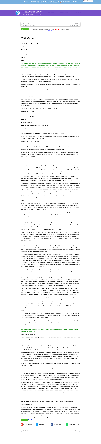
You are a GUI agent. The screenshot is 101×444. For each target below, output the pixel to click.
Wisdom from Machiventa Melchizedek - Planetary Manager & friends (32, 12)
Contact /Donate (64, 12)
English (86, 0)
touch (61, 2)
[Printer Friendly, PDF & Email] (25, 28)
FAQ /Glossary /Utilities (76, 12)
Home (48, 12)
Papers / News (54, 12)
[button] (28, 424)
